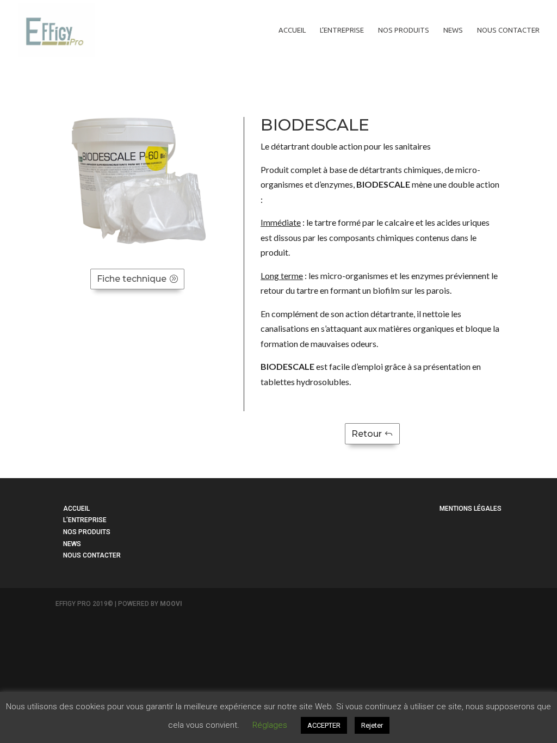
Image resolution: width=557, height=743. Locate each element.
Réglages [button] (269, 725)
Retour (366, 434)
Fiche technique (131, 279)
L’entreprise (342, 30)
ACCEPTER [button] (324, 725)
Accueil (292, 30)
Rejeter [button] (372, 725)
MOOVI (171, 604)
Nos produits (403, 30)
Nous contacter (508, 30)
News (453, 30)
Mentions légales (471, 508)
